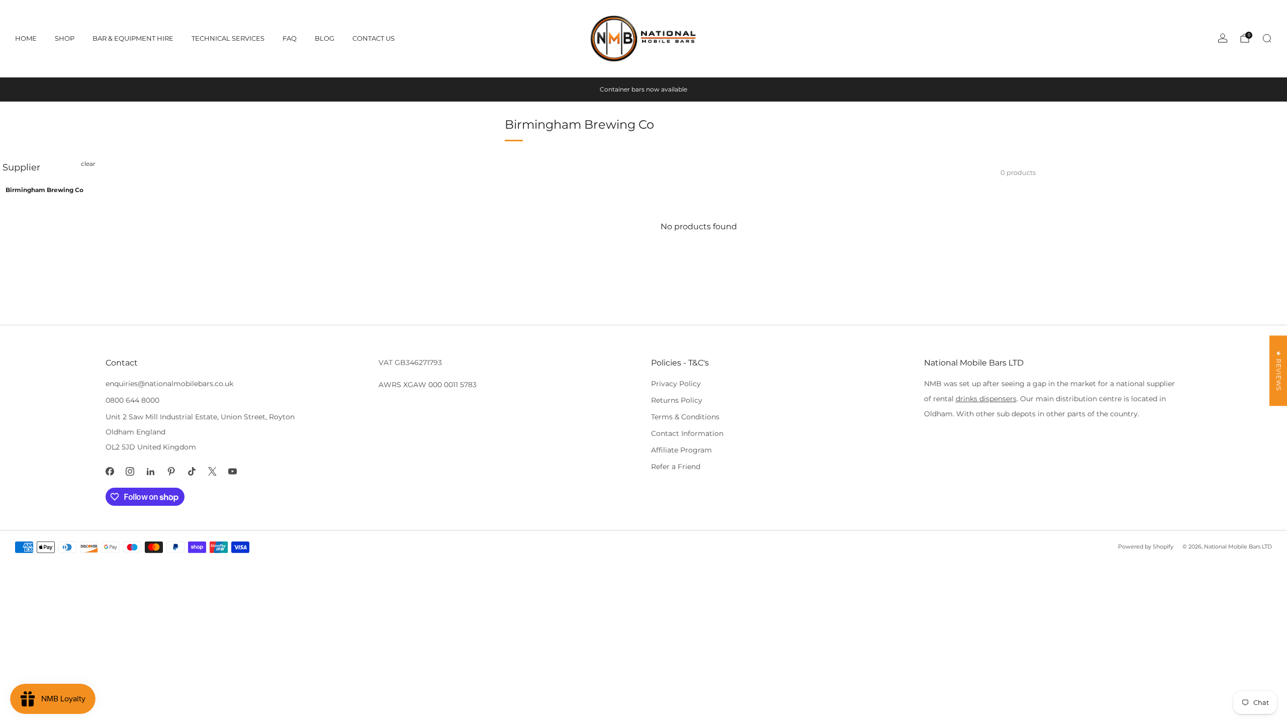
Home (26, 38)
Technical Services (228, 38)
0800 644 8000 (132, 400)
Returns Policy (676, 400)
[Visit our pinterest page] (171, 471)
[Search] (1267, 38)
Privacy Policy (676, 384)
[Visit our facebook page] (110, 471)
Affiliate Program (681, 450)
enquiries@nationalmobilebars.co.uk (169, 384)
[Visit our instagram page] (130, 471)
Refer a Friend (675, 467)
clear (88, 163)
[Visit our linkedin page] (150, 471)
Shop (64, 38)
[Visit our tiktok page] (191, 471)
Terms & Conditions (685, 417)
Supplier (21, 167)
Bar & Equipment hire (133, 38)
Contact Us (373, 38)
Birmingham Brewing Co (44, 190)
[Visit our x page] (212, 471)
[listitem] (643, 89)
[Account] (1223, 38)
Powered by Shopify (1145, 546)
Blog (324, 38)
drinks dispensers (986, 399)
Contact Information (687, 433)
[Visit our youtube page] (233, 471)
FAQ (290, 38)
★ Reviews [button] (1278, 370)
